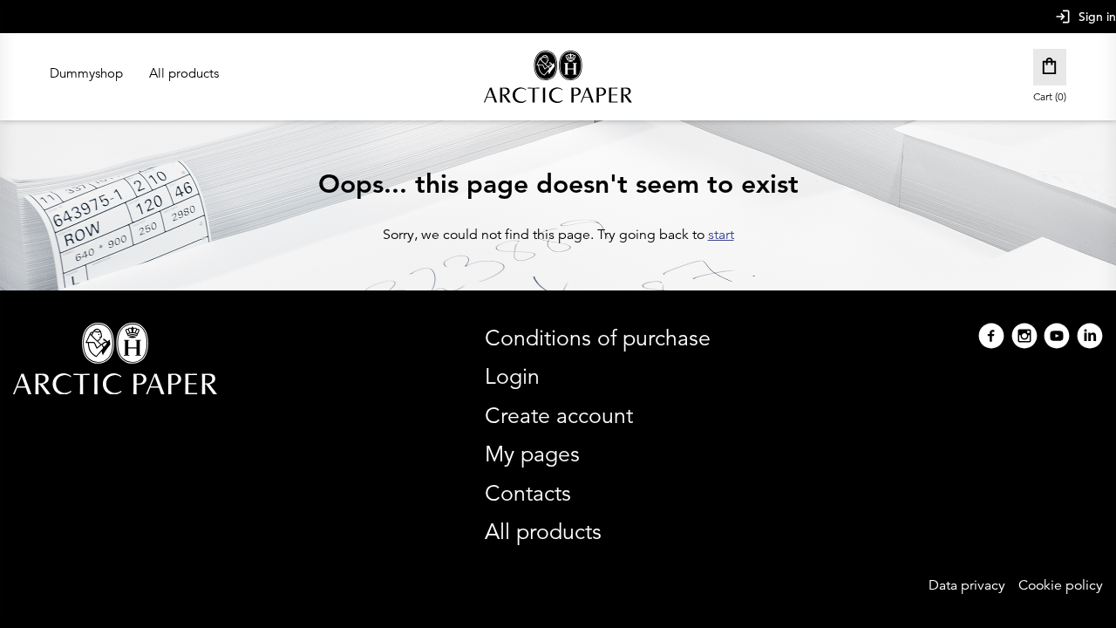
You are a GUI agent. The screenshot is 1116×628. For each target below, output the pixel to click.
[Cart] (1049, 67)
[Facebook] (991, 338)
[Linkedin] (1090, 338)
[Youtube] (1057, 338)
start (721, 234)
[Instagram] (1024, 338)
